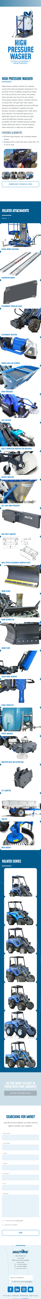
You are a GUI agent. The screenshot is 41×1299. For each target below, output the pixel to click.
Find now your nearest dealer (20, 1093)
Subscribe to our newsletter (11, 1224)
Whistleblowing (24, 1295)
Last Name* (6, 1143)
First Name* (6, 1133)
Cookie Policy (15, 1295)
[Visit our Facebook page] (10, 1289)
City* (4, 1183)
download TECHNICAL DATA (20, 184)
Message (5, 1193)
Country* (6, 1173)
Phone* (5, 1163)
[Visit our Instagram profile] (24, 1289)
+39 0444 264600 (22, 1264)
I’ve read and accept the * (14, 1220)
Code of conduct (33, 1295)
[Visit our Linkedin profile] (17, 1289)
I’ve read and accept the (22, 1281)
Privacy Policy (7, 1295)
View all (4, 218)
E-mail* (5, 1153)
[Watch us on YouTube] (30, 1289)
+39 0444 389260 (22, 1266)
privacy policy (19, 1220)
